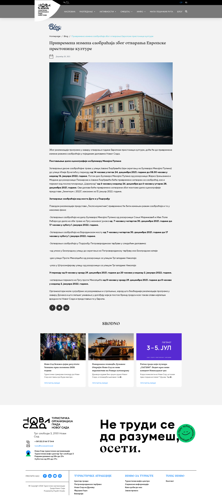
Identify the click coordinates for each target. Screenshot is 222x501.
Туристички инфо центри (137, 481)
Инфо (140, 11)
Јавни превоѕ (131, 490)
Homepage (55, 36)
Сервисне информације (137, 484)
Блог (179, 11)
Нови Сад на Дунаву (84, 487)
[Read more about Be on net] (66, 2)
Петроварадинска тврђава (87, 484)
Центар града (81, 481)
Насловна (69, 11)
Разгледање (86, 11)
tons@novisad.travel (44, 446)
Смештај (125, 11)
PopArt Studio (59, 491)
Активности (107, 11)
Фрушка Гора (80, 490)
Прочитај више (52, 383)
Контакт (170, 481)
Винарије (78, 493)
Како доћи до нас (133, 487)
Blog (66, 36)
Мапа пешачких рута (161, 11)
